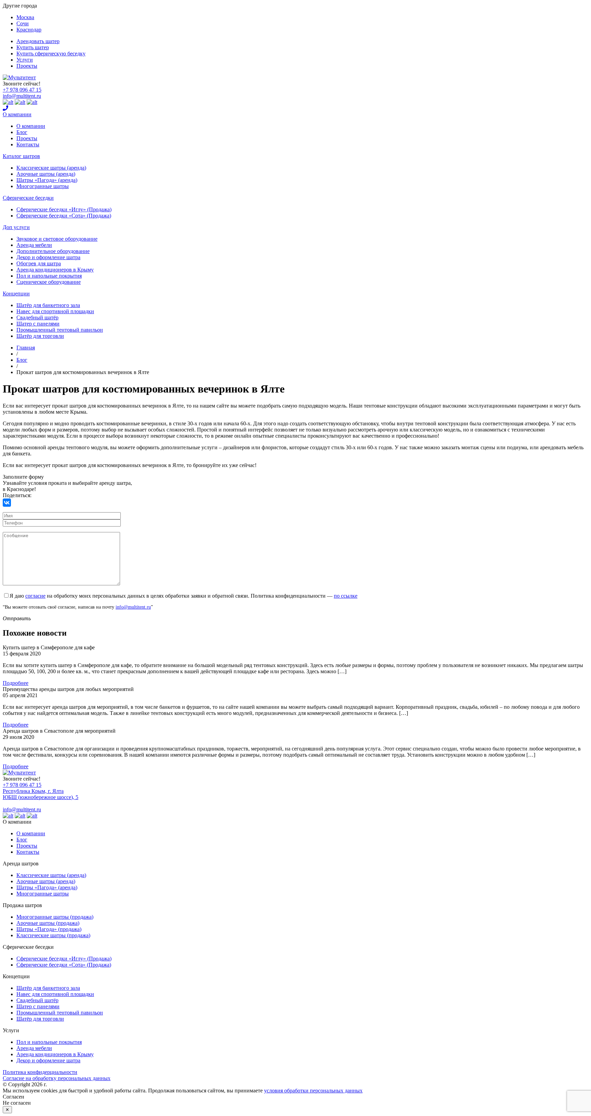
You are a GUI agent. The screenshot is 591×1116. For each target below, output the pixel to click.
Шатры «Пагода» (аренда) (46, 180)
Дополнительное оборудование (53, 251)
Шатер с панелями (38, 324)
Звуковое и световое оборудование (56, 239)
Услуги (24, 60)
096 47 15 (22, 90)
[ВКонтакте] (7, 503)
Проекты (26, 66)
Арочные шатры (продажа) (47, 923)
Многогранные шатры (42, 186)
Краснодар (28, 29)
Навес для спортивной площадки (55, 311)
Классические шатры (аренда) (51, 168)
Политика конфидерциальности (40, 1072)
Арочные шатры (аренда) (45, 174)
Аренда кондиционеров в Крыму (55, 270)
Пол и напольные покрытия (49, 276)
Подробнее (15, 683)
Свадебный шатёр (37, 317)
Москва (25, 17)
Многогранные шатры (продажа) (54, 917)
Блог (21, 132)
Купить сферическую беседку (51, 53)
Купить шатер (32, 47)
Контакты (27, 144)
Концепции (16, 293)
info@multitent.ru (22, 96)
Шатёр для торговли (40, 336)
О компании (17, 114)
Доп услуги (16, 227)
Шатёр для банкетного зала (48, 305)
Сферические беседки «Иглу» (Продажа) (63, 209)
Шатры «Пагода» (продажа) (48, 929)
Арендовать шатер (38, 41)
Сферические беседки (28, 198)
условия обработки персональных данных (313, 1090)
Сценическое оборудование (48, 282)
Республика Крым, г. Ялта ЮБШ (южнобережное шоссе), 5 (40, 794)
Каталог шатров (21, 156)
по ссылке (345, 596)
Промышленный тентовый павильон (59, 330)
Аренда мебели (34, 245)
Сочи (22, 23)
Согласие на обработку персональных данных (56, 1078)
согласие (35, 596)
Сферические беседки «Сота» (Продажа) (63, 215)
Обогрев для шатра (38, 263)
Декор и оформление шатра (48, 257)
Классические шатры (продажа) (53, 935)
